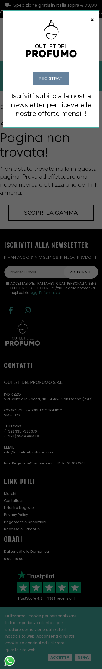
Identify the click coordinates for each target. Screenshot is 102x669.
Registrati (51, 78)
